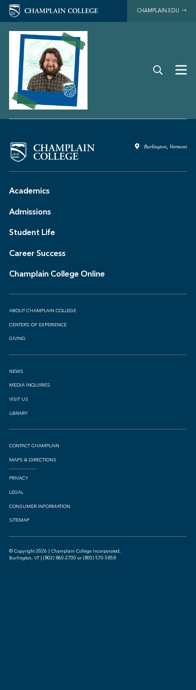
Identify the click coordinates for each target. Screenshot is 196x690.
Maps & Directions (33, 460)
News (16, 371)
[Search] (158, 70)
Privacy (18, 478)
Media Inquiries (29, 385)
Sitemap (19, 520)
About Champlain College (42, 311)
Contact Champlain (34, 446)
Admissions (30, 212)
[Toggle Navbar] (181, 70)
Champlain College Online (57, 274)
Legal (16, 492)
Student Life (32, 232)
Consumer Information (39, 506)
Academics (29, 191)
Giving (17, 338)
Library (18, 413)
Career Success (37, 253)
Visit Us (18, 399)
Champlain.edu (159, 11)
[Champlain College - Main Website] (53, 10)
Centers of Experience (38, 325)
